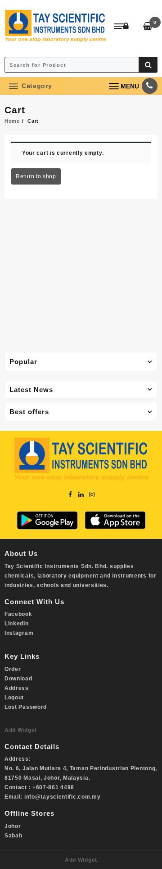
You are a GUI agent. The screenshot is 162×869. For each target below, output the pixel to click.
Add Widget (20, 730)
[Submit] (148, 65)
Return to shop (36, 176)
